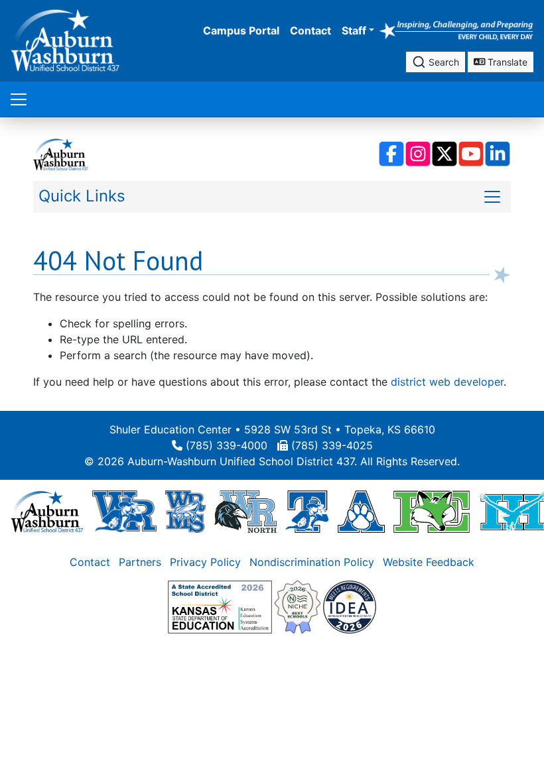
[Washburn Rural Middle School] (185, 510)
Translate (506, 62)
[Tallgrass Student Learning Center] (307, 510)
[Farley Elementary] (431, 510)
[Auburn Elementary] (361, 510)
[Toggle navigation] (18, 99)
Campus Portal (241, 30)
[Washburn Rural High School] (124, 510)
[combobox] (435, 62)
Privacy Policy (205, 562)
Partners (140, 562)
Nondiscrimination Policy (311, 562)
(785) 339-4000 (226, 445)
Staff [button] (354, 30)
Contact (310, 30)
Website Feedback (428, 562)
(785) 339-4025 (332, 445)
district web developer (447, 381)
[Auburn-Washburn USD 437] (47, 510)
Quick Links (81, 195)
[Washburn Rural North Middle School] (245, 510)
